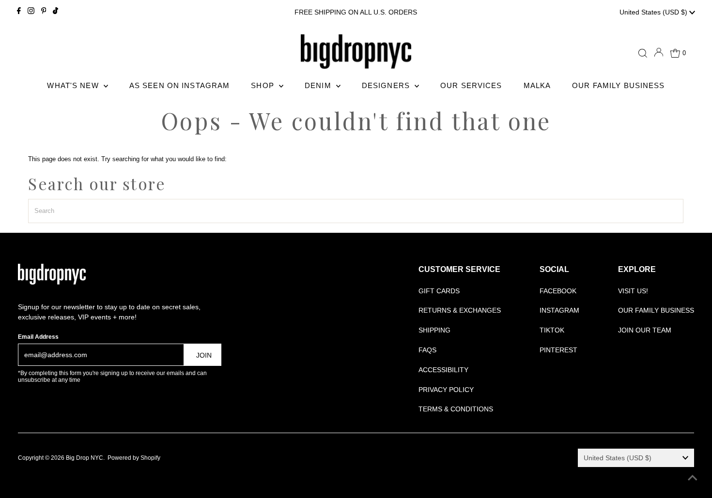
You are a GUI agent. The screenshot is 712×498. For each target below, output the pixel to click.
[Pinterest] (44, 12)
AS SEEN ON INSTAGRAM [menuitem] (179, 85)
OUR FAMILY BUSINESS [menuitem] (618, 85)
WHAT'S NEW (74, 85)
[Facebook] (19, 12)
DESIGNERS (387, 85)
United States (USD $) (654, 12)
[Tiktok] (55, 12)
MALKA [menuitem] (537, 85)
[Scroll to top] (692, 478)
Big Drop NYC (84, 457)
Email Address (38, 337)
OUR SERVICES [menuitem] (471, 85)
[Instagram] (31, 12)
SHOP (264, 85)
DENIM (319, 85)
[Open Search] (642, 53)
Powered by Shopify (134, 457)
